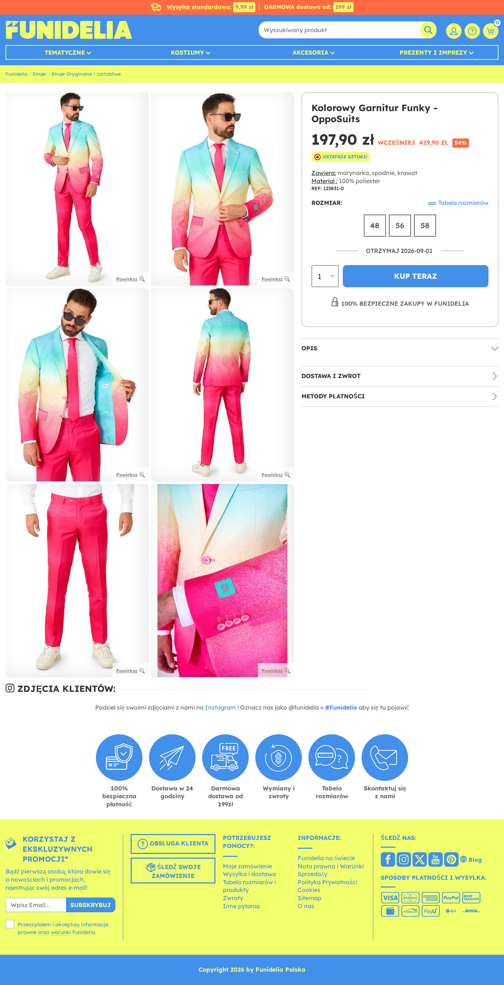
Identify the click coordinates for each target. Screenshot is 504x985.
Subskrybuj (90, 905)
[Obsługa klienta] (472, 31)
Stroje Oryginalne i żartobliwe (86, 74)
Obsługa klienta (178, 843)
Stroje (39, 74)
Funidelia (16, 74)
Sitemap (309, 898)
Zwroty (233, 898)
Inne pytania (241, 906)
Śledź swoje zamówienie (176, 872)
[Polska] (388, 860)
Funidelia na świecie (326, 858)
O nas (306, 906)
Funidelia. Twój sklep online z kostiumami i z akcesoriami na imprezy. (69, 30)
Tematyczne (65, 52)
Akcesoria (310, 52)
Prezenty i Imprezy (433, 52)
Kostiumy (187, 52)
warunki (61, 932)
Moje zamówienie (247, 866)
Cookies (309, 889)
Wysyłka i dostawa (249, 874)
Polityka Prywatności (327, 882)
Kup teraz (415, 276)
